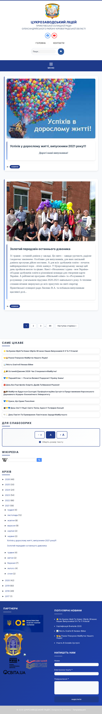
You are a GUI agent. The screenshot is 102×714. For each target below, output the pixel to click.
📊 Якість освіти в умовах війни (18, 364)
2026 (7, 479)
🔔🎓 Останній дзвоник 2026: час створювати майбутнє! (30, 371)
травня (11, 552)
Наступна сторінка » (67, 326)
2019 (7, 585)
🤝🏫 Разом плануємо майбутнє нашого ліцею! (25, 358)
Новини (14, 167)
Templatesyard (79, 710)
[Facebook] (47, 35)
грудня (10, 510)
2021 (7, 505)
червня (11, 536)
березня (11, 563)
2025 (7, 484)
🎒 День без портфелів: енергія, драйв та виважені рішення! (31, 385)
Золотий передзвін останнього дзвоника (40, 249)
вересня (11, 525)
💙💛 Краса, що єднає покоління (18, 401)
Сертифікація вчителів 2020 (69, 626)
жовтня (11, 520)
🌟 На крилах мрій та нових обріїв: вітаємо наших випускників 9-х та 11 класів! (40, 351)
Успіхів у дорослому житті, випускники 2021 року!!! (48, 146)
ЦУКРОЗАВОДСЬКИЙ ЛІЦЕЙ (37, 710)
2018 (7, 591)
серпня (11, 531)
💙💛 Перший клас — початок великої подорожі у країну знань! (33, 378)
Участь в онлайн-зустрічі (68, 643)
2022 (7, 500)
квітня (10, 558)
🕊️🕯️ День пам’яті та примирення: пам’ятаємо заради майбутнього (35, 414)
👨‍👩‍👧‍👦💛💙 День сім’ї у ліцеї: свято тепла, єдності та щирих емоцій (33, 408)
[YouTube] (54, 35)
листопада (12, 515)
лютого (11, 568)
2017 (7, 596)
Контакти (58, 43)
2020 (7, 580)
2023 (7, 495)
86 (50, 326)
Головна (41, 43)
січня (10, 573)
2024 (7, 490)
